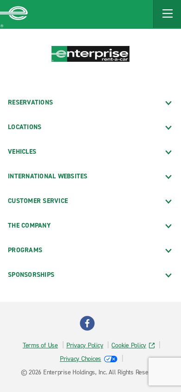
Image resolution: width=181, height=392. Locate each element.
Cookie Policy (128, 345)
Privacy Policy (84, 345)
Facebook (87, 323)
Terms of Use (40, 345)
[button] (167, 14)
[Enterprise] (14, 14)
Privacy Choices (80, 358)
